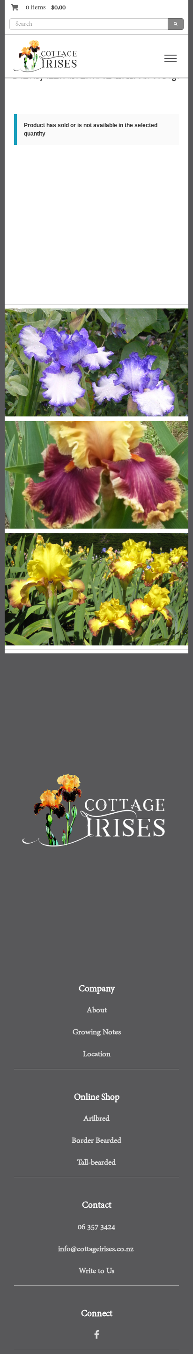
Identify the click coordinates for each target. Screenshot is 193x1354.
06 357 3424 (96, 1227)
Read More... (32, 597)
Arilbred (96, 1119)
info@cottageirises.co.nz (96, 1249)
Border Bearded (96, 1141)
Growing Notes (97, 1032)
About (97, 1010)
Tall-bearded (96, 1163)
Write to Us (96, 1271)
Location (97, 1054)
